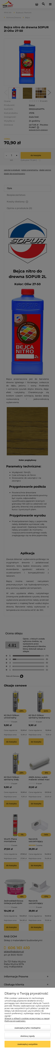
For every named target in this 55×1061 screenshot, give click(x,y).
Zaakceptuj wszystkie (27, 1044)
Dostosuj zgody (27, 1036)
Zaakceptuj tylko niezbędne (27, 1028)
